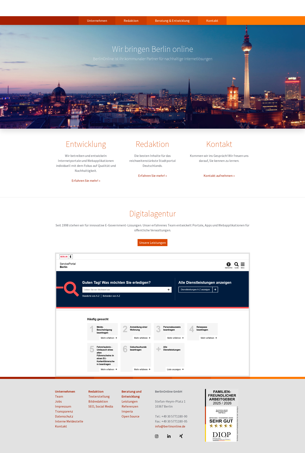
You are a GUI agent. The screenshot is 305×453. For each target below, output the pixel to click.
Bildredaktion (98, 401)
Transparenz (64, 411)
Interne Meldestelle (69, 421)
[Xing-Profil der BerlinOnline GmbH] (181, 436)
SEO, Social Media (100, 406)
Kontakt (212, 20)
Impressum (63, 406)
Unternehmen (97, 20)
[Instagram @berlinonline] (157, 436)
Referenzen (130, 406)
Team (59, 396)
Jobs (58, 401)
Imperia (127, 411)
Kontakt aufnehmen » (219, 175)
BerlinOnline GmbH (71, 8)
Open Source (130, 416)
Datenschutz (64, 416)
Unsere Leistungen (152, 243)
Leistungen (130, 401)
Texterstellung (99, 396)
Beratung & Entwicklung (172, 20)
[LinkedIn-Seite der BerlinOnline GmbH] (169, 436)
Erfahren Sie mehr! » (86, 180)
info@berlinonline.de (170, 426)
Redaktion (131, 20)
